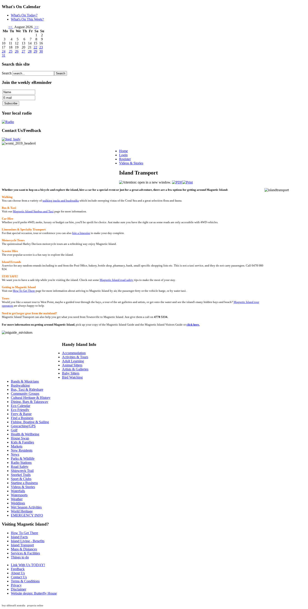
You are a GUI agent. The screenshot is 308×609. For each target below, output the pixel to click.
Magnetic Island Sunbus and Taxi (33, 211)
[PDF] (177, 182)
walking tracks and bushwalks (60, 200)
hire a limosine (81, 233)
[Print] (187, 182)
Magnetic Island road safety (116, 280)
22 (35, 47)
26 (16, 51)
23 (41, 47)
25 (10, 51)
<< (10, 27)
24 (3, 51)
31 (3, 55)
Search (7, 73)
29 (35, 51)
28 (30, 51)
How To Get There (24, 290)
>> (36, 27)
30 (41, 51)
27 (23, 51)
